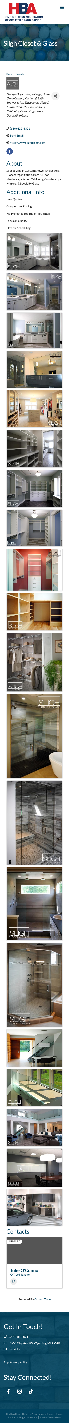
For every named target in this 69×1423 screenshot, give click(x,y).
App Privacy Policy (16, 1362)
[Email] (13, 1281)
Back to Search (15, 74)
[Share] (55, 96)
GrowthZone (42, 1299)
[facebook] (9, 151)
